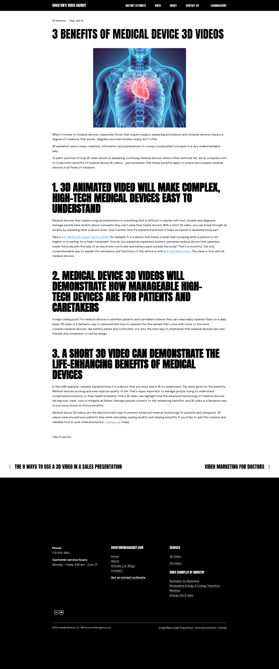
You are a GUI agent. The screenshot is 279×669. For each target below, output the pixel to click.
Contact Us (192, 5)
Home (115, 556)
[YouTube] (61, 612)
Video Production (61, 437)
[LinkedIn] (56, 612)
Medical (175, 590)
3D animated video (178, 251)
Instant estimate (136, 5)
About (115, 561)
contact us (112, 422)
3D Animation (59, 21)
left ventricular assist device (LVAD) (85, 237)
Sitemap (223, 628)
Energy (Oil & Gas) (181, 595)
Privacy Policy (186, 628)
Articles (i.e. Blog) (123, 566)
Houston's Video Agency (69, 5)
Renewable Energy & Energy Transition (195, 585)
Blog (72, 21)
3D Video (175, 556)
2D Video (175, 563)
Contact (116, 570)
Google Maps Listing (168, 628)
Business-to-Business (184, 581)
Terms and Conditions (205, 628)
